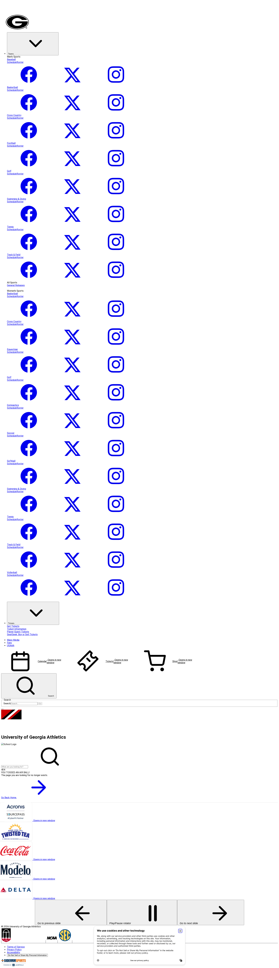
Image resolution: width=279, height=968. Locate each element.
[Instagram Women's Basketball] (116, 318)
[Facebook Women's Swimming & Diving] (29, 514)
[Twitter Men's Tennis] (72, 252)
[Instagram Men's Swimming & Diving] (116, 224)
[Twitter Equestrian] (72, 374)
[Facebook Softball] (29, 486)
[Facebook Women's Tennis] (29, 541)
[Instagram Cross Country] (116, 140)
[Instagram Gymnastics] (116, 430)
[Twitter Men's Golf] (72, 196)
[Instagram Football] (116, 168)
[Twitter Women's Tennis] (72, 541)
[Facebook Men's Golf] (29, 196)
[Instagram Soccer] (116, 458)
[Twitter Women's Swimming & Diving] (72, 514)
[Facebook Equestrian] (29, 374)
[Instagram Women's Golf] (116, 402)
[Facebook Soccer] (29, 458)
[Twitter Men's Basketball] (72, 112)
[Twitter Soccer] (72, 458)
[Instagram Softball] (116, 486)
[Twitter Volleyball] (72, 597)
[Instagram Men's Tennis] (116, 252)
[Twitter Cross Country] (72, 140)
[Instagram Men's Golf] (116, 196)
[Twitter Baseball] (72, 84)
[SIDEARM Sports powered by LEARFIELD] (13, 965)
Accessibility (13, 952)
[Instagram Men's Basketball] (116, 112)
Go (40, 704)
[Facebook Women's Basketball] (29, 318)
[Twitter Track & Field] (72, 279)
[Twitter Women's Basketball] (72, 318)
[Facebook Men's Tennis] (29, 252)
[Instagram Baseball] (116, 84)
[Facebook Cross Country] (29, 140)
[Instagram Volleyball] (116, 597)
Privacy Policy (14, 949)
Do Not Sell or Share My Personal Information (27, 955)
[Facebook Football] (29, 168)
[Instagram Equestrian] (116, 374)
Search (7, 703)
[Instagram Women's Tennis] (116, 541)
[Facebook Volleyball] (29, 597)
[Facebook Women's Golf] (29, 402)
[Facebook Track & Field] (29, 279)
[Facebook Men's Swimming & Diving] (29, 224)
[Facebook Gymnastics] (29, 430)
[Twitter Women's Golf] (72, 402)
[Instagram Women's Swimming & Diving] (116, 514)
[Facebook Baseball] (29, 84)
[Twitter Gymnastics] (72, 430)
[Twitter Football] (72, 168)
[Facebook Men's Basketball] (29, 112)
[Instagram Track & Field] (116, 279)
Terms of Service (16, 946)
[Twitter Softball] (72, 486)
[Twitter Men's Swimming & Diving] (72, 224)
